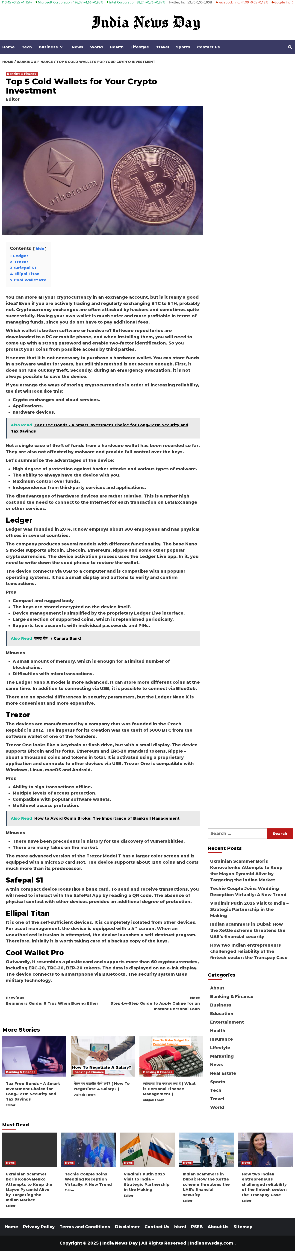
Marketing (222, 1056)
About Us (218, 1226)
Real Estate (223, 1073)
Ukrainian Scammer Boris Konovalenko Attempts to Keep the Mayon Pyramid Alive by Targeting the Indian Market (246, 871)
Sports (183, 47)
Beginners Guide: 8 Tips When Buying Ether (52, 1001)
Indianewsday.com (211, 1243)
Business (48, 47)
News (77, 47)
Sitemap (243, 1226)
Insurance (221, 1039)
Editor (13, 99)
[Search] (290, 47)
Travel (162, 47)
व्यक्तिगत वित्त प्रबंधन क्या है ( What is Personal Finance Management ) (169, 1088)
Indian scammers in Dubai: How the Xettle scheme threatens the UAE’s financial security (248, 930)
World (96, 47)
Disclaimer (127, 1226)
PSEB (197, 1226)
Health (117, 47)
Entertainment (227, 1022)
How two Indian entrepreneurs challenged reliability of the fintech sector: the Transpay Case (249, 951)
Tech (27, 47)
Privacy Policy (39, 1226)
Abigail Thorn (85, 1094)
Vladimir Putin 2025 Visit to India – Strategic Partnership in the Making (249, 909)
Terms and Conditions (84, 1226)
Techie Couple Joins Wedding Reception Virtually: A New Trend (248, 891)
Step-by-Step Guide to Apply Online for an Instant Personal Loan (155, 1003)
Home (8, 47)
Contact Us (208, 47)
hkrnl (180, 1226)
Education (221, 1013)
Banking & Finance (22, 73)
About (217, 988)
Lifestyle (139, 47)
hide (40, 249)
